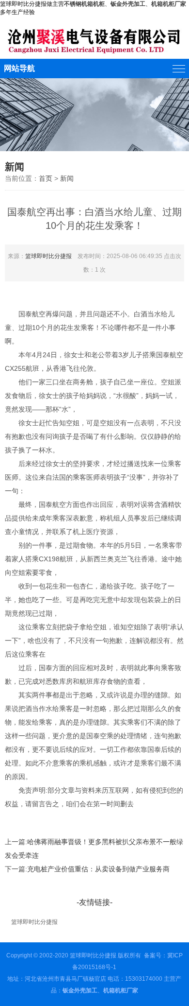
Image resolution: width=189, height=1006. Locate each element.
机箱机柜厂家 (168, 3)
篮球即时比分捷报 (48, 256)
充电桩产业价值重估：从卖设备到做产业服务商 (98, 869)
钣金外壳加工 (80, 990)
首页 (45, 178)
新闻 (67, 178)
